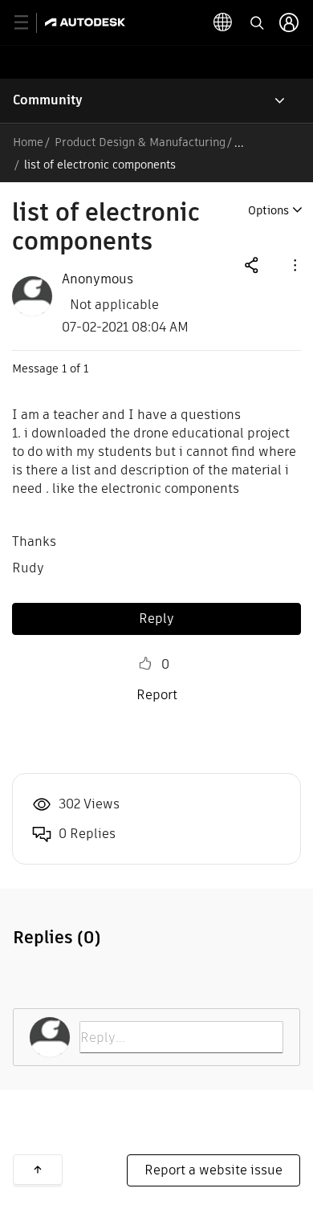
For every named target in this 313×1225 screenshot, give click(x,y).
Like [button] (145, 663)
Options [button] (268, 210)
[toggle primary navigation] (30, 23)
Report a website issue (213, 1170)
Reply (156, 618)
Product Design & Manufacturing (140, 142)
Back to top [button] (38, 1169)
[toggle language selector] (223, 22)
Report (156, 695)
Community (48, 100)
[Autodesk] (87, 22)
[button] (293, 264)
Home (28, 142)
